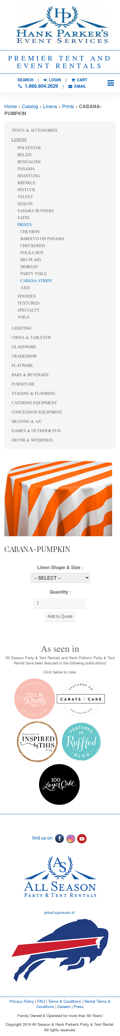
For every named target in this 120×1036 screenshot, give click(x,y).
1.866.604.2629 (40, 85)
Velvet (25, 196)
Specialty (28, 310)
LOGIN (54, 79)
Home (10, 106)
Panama (26, 168)
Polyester (29, 147)
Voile (23, 317)
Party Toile (33, 273)
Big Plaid (30, 259)
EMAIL (79, 86)
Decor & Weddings (32, 440)
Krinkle (26, 182)
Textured (28, 303)
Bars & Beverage (30, 374)
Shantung (28, 175)
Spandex (26, 296)
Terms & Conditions (64, 1001)
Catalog (30, 106)
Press (79, 1006)
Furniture (23, 384)
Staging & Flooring (33, 393)
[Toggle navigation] (110, 83)
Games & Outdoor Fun (36, 430)
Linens (50, 106)
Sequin (25, 203)
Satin (23, 217)
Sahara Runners (35, 210)
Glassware (24, 346)
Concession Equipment (37, 412)
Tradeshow (24, 356)
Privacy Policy (22, 1001)
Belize (24, 154)
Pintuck (26, 189)
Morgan (29, 266)
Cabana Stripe (36, 280)
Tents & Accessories (34, 130)
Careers (64, 1006)
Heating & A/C (27, 421)
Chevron (30, 231)
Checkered (32, 245)
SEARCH (25, 79)
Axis (25, 287)
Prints (68, 106)
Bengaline (29, 161)
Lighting (21, 328)
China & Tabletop (31, 337)
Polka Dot (32, 252)
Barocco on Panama (42, 238)
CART (81, 79)
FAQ (41, 1001)
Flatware (22, 365)
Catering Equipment (34, 402)
